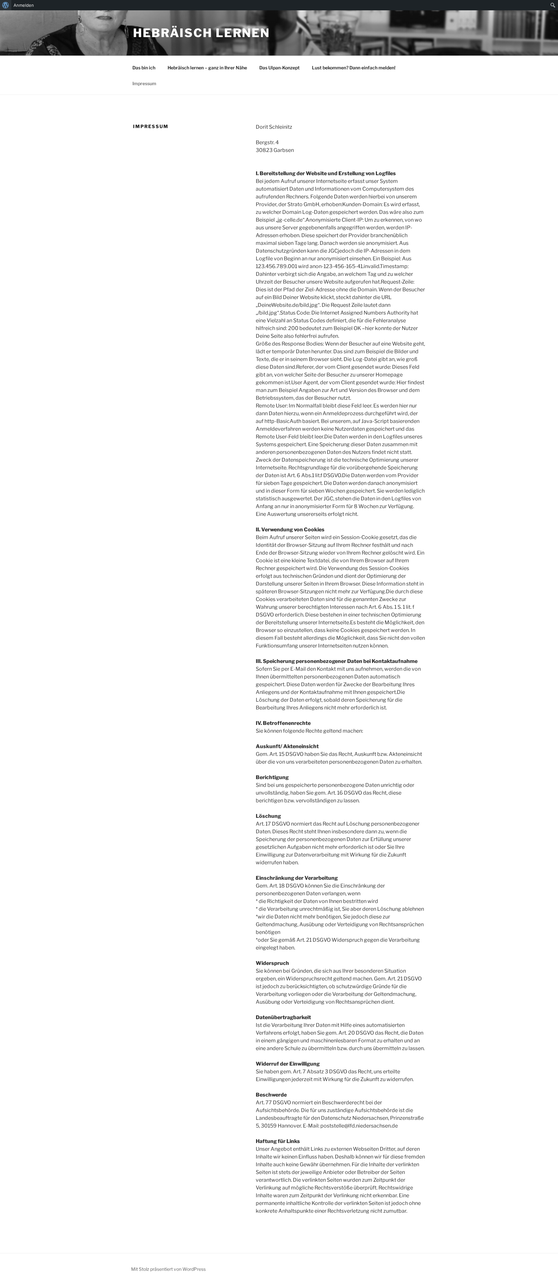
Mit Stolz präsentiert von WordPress (168, 1269)
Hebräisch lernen (201, 33)
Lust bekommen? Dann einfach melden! (354, 67)
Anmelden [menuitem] (24, 5)
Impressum (144, 83)
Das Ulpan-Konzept (279, 67)
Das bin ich (143, 67)
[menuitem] (5, 5)
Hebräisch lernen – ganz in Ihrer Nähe (207, 67)
